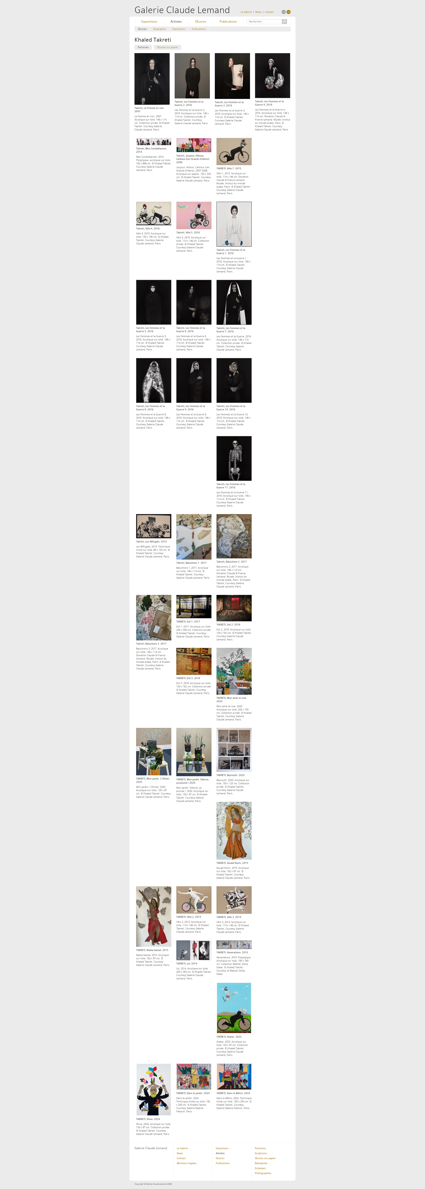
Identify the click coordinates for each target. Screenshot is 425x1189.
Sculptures (261, 1153)
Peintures (143, 47)
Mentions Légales (187, 1163)
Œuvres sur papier (167, 47)
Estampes (260, 1168)
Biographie (159, 29)
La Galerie (246, 12)
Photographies (263, 1173)
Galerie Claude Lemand (182, 9)
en (288, 12)
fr (284, 12)
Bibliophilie (261, 1163)
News (258, 12)
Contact (269, 12)
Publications (228, 21)
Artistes (176, 21)
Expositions (149, 21)
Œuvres (200, 21)
